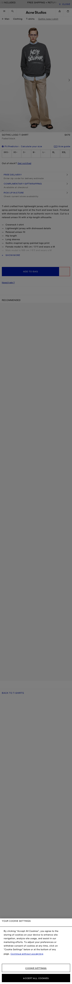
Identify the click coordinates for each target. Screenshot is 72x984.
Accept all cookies (36, 978)
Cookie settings (36, 968)
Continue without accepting (27, 953)
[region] (36, 951)
